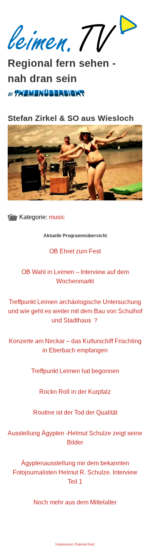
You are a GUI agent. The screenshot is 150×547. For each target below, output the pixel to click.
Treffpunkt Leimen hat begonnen (75, 371)
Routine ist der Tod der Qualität (75, 412)
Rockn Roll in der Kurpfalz (75, 391)
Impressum (64, 544)
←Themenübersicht (46, 91)
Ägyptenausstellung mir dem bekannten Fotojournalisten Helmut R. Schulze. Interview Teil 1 (75, 472)
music (57, 217)
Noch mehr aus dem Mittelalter (75, 502)
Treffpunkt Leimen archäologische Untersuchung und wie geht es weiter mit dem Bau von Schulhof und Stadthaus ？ (75, 311)
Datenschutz (85, 544)
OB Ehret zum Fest (75, 251)
